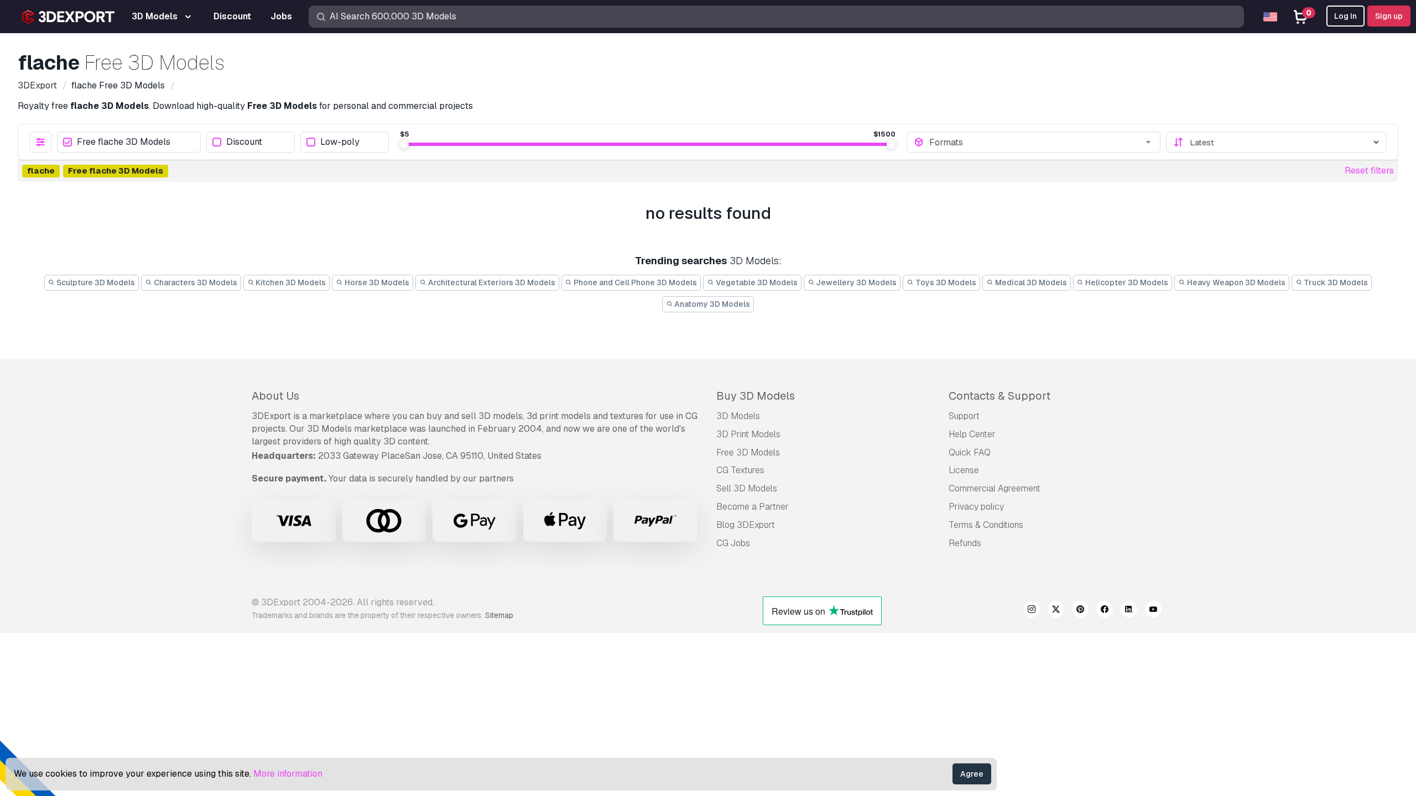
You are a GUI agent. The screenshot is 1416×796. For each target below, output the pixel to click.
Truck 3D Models (1335, 282)
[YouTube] (1153, 611)
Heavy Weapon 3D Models (1235, 282)
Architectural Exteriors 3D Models (490, 282)
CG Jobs (733, 543)
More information (287, 773)
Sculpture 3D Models (95, 282)
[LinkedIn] (1129, 611)
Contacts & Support (999, 396)
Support (964, 416)
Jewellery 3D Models (855, 282)
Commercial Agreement (994, 488)
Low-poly (340, 142)
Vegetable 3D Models (756, 282)
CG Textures (740, 470)
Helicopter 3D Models (1126, 282)
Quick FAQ (970, 452)
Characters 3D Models (194, 282)
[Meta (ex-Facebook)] (1105, 611)
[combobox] (1041, 142)
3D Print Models (748, 434)
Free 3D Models (748, 452)
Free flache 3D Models (123, 142)
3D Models (738, 416)
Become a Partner (752, 506)
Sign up (1389, 16)
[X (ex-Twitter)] (1056, 611)
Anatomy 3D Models (711, 304)
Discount (244, 142)
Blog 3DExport (745, 525)
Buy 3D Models (755, 396)
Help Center (972, 434)
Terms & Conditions (986, 525)
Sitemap (499, 615)
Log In (1345, 16)
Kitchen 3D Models (290, 282)
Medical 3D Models (1030, 282)
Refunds (965, 543)
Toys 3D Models (945, 282)
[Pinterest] (1080, 611)
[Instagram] (1032, 611)
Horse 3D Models (376, 282)
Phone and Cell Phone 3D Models (634, 282)
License (964, 470)
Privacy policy (976, 506)
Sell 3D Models (746, 488)
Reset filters (1369, 170)
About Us (275, 396)
